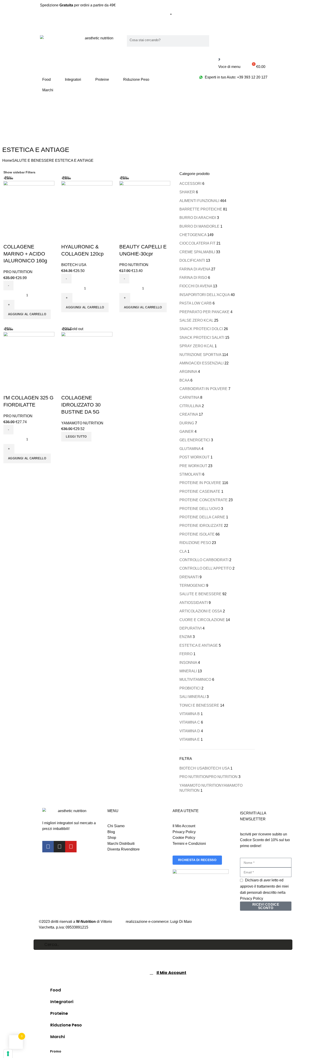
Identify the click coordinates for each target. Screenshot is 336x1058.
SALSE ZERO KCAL (196, 320)
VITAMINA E (189, 739)
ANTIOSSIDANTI (193, 603)
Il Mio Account (184, 826)
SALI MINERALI (192, 697)
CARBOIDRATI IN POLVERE (203, 389)
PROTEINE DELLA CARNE (202, 517)
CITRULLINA (190, 406)
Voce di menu (229, 67)
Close (8, 178)
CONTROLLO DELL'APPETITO (205, 568)
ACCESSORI (190, 184)
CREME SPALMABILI (197, 252)
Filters (30, 172)
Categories (16, 132)
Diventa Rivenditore (123, 849)
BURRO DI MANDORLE (199, 226)
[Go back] (9, 110)
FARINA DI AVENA (194, 269)
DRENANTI (189, 577)
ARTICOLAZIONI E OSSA (200, 611)
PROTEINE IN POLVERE (200, 483)
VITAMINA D (189, 731)
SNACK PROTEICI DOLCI (201, 329)
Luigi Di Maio (181, 921)
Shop (111, 838)
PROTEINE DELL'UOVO (199, 509)
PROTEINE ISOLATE (197, 534)
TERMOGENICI (192, 585)
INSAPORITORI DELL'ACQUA (204, 295)
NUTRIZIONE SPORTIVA (200, 355)
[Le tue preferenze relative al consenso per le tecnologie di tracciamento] (8, 1053)
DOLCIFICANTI (192, 260)
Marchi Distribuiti (121, 843)
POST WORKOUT (194, 457)
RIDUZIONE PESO (195, 543)
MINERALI (188, 671)
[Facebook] (48, 846)
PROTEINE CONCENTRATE (203, 500)
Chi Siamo (116, 826)
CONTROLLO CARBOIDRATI (203, 560)
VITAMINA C (189, 722)
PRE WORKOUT (193, 466)
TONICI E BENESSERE (199, 705)
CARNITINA (189, 397)
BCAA (184, 380)
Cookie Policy (184, 838)
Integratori (73, 79)
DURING (186, 423)
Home (7, 160)
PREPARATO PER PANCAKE (204, 312)
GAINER (186, 431)
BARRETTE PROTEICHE (200, 209)
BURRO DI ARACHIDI (197, 218)
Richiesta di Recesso (197, 860)
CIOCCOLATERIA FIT (197, 243)
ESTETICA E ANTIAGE (198, 645)
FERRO (185, 654)
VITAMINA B (189, 714)
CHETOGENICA (192, 235)
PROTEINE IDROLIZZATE (201, 526)
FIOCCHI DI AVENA (195, 286)
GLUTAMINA (189, 449)
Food (46, 79)
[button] (27, 314)
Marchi (47, 90)
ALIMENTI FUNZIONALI (199, 201)
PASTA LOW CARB (195, 303)
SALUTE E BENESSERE (33, 160)
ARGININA (188, 372)
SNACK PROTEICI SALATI (201, 337)
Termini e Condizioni (189, 843)
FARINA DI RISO (193, 278)
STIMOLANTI (190, 474)
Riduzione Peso (136, 79)
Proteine (102, 79)
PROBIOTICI (189, 688)
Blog (111, 832)
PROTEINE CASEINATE (199, 491)
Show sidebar (14, 172)
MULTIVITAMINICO (195, 679)
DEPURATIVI (190, 628)
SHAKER (187, 192)
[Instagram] (59, 846)
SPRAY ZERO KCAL (196, 346)
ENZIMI (185, 637)
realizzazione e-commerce (147, 921)
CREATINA (188, 414)
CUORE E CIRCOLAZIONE (202, 620)
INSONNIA (188, 663)
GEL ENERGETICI (194, 440)
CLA (183, 551)
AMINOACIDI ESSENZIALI (201, 363)
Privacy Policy (184, 832)
